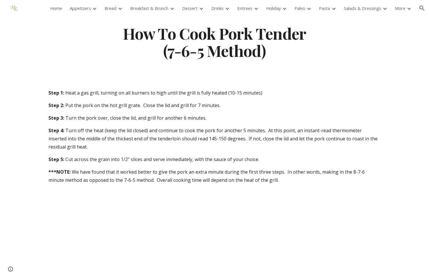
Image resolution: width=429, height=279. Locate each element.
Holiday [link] (273, 8)
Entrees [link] (244, 8)
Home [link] (56, 8)
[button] (422, 8)
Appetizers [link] (80, 8)
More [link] (400, 8)
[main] (214, 42)
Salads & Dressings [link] (362, 8)
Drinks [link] (217, 8)
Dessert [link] (190, 8)
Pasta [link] (324, 8)
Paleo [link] (299, 8)
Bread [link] (110, 8)
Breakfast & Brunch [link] (149, 8)
